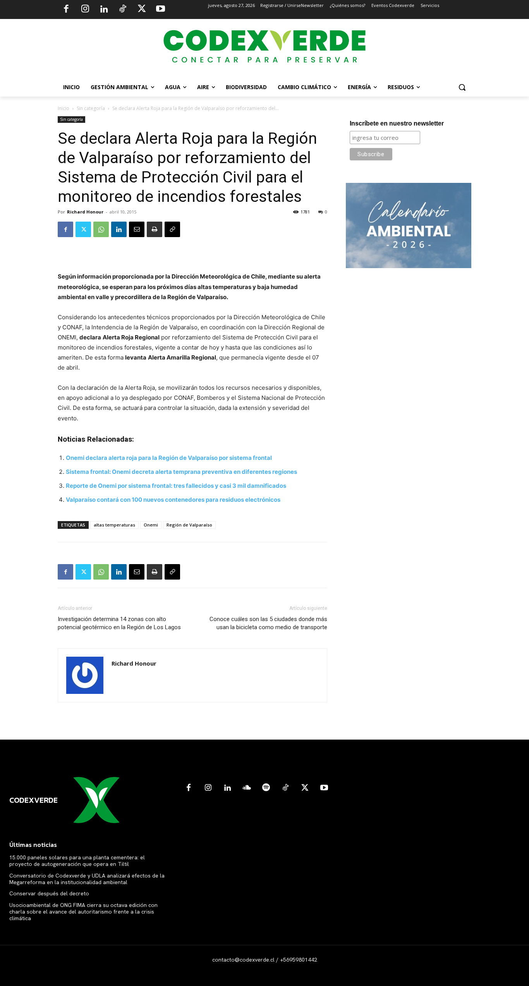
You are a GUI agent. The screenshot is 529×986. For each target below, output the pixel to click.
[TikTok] (122, 9)
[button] (462, 87)
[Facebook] (66, 9)
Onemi (151, 525)
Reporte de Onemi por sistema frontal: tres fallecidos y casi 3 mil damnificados (176, 485)
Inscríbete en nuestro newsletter (397, 123)
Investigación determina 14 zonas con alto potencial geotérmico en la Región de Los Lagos (119, 623)
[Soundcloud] (246, 788)
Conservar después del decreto (49, 893)
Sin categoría (91, 108)
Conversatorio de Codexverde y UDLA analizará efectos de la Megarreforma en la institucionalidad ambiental (87, 879)
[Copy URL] (172, 229)
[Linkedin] (103, 9)
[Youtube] (160, 9)
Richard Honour (85, 212)
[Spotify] (266, 788)
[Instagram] (85, 9)
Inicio (63, 108)
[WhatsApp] (101, 229)
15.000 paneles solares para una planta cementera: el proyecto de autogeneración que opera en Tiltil (77, 860)
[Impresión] (154, 229)
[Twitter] (141, 9)
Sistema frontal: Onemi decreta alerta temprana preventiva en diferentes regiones (181, 471)
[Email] (136, 229)
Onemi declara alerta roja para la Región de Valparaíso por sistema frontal (169, 457)
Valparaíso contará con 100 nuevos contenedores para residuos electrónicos (173, 499)
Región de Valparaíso (189, 525)
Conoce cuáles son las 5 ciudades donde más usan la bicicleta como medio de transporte (268, 623)
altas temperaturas (114, 525)
